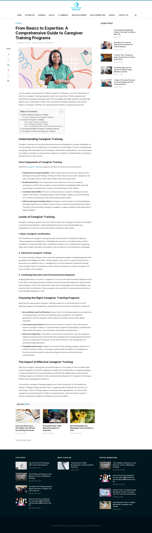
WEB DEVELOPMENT (79, 15)
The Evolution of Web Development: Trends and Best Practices (82, 465)
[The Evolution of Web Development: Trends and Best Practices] (63, 466)
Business (19, 23)
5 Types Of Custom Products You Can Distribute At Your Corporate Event (124, 82)
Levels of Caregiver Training (33, 120)
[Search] (135, 15)
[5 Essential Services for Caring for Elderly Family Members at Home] (106, 70)
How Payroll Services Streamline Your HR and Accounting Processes (25, 428)
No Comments (38, 43)
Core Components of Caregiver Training (39, 117)
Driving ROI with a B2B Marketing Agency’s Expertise (52, 428)
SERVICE (112, 15)
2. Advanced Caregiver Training (38, 124)
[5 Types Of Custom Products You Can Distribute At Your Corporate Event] (106, 83)
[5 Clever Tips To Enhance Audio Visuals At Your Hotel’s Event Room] (106, 58)
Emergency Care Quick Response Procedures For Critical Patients (123, 45)
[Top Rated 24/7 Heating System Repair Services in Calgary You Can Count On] (21, 489)
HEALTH (52, 15)
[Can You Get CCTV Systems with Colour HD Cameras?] (21, 466)
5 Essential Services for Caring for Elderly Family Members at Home (123, 70)
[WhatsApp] (8, 75)
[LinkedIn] (8, 65)
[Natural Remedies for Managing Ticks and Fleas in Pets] (82, 416)
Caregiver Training (34, 167)
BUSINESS (41, 15)
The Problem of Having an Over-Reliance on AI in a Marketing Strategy (40, 476)
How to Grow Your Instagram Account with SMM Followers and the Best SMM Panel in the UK (40, 502)
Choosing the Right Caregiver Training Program (40, 129)
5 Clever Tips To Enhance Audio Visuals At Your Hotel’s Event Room (124, 57)
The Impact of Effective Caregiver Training (38, 131)
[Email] (8, 81)
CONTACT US (123, 15)
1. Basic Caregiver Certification (38, 122)
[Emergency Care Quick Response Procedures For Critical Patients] (106, 45)
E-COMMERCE (63, 15)
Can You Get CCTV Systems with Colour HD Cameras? (39, 464)
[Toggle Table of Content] (60, 111)
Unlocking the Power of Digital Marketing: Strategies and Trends (124, 504)
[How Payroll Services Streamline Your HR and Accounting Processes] (28, 416)
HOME (19, 15)
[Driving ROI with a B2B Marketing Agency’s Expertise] (55, 416)
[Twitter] (8, 60)
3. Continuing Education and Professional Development (45, 126)
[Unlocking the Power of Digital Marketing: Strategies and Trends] (105, 505)
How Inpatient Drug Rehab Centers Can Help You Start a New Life (125, 32)
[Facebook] (8, 54)
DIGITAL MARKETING (97, 15)
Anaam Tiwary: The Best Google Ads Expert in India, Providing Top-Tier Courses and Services (124, 492)
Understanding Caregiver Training (34, 115)
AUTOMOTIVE (30, 15)
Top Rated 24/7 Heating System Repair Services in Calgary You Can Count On (40, 488)
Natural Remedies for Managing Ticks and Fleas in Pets (81, 428)
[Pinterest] (8, 70)
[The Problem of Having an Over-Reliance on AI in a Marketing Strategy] (21, 477)
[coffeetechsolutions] (76, 6)
